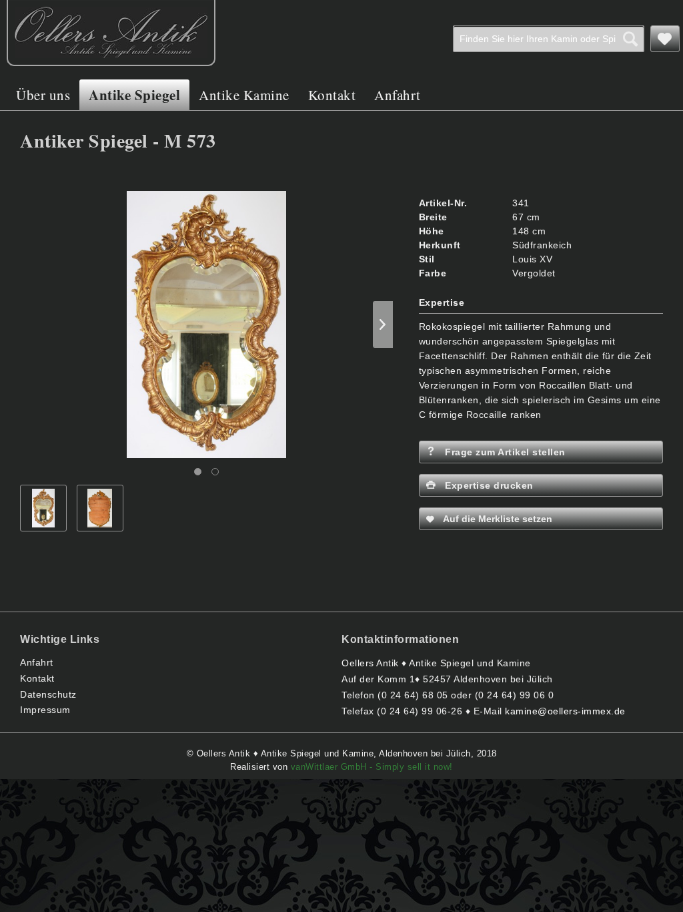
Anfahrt (36, 662)
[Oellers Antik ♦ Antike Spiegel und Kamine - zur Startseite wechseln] (111, 33)
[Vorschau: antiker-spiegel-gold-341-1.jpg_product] (43, 508)
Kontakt (37, 678)
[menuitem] (548, 38)
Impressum (45, 709)
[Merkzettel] (665, 38)
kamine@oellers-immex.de (565, 711)
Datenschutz (48, 694)
